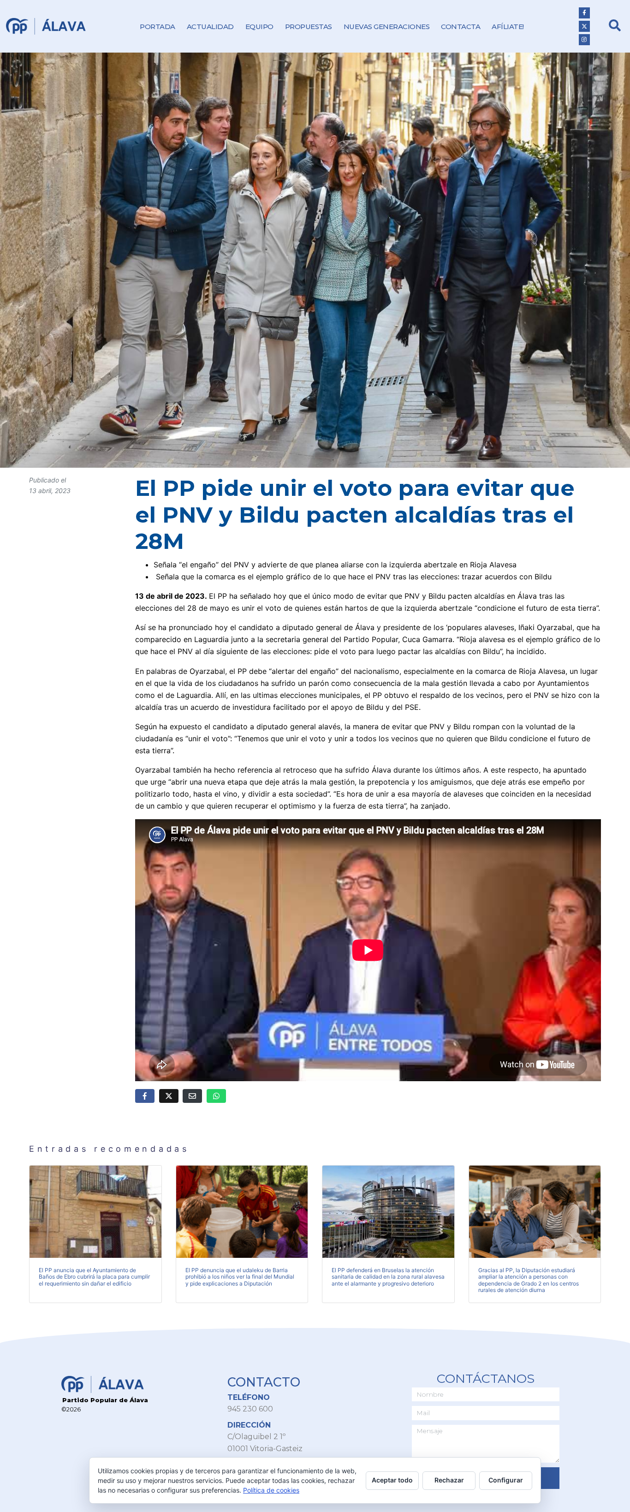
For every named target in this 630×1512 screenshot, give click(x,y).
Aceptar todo (392, 1480)
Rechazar (449, 1480)
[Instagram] (584, 39)
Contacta (460, 26)
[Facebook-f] (584, 12)
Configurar (505, 1480)
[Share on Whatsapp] (216, 1096)
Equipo (259, 26)
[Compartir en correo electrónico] (192, 1096)
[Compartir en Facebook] (145, 1096)
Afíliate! (508, 26)
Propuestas (308, 26)
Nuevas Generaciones (387, 26)
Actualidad (210, 26)
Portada (157, 26)
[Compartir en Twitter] (168, 1096)
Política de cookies (271, 1490)
